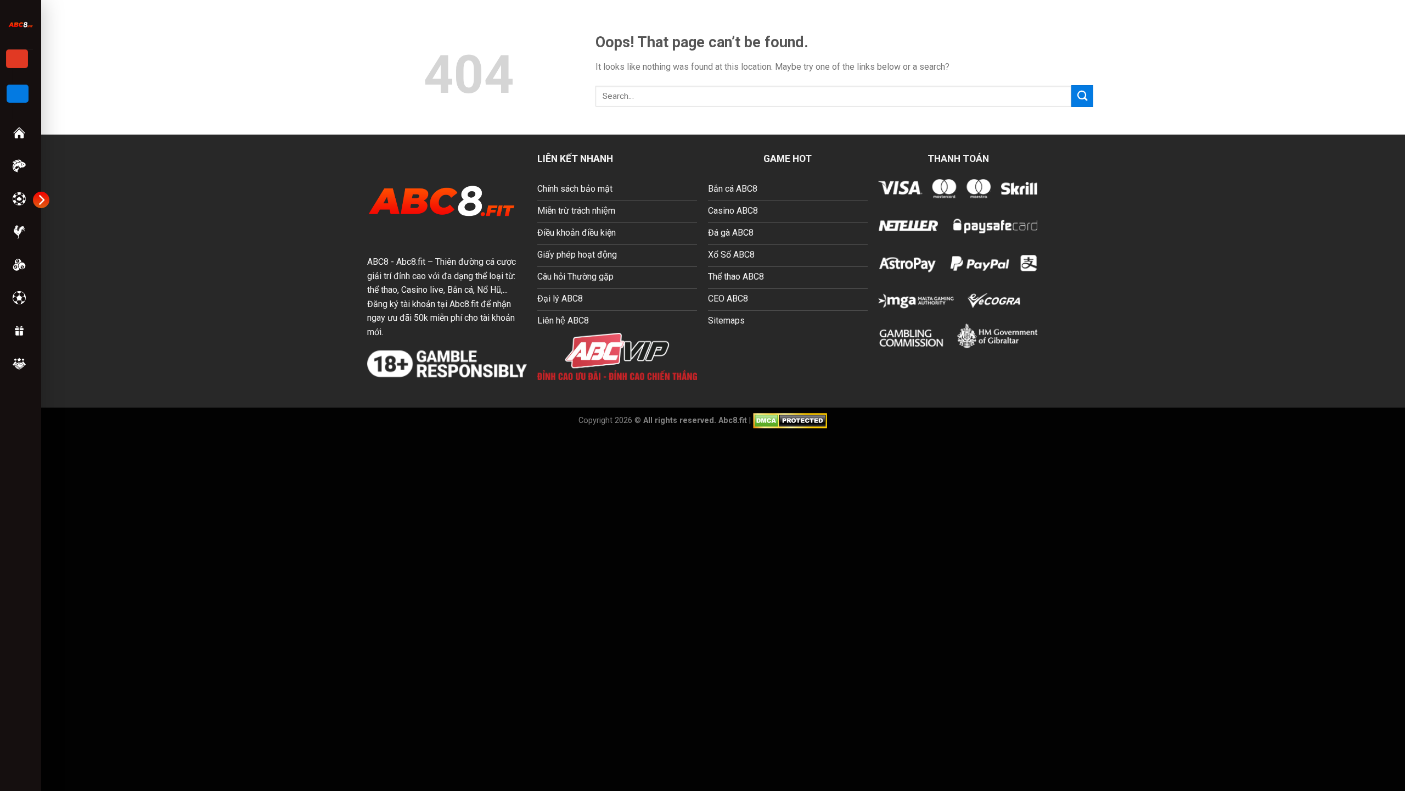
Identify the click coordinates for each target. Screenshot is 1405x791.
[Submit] (1082, 96)
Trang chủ (20, 133)
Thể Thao (20, 297)
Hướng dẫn (20, 363)
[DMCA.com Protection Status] (790, 420)
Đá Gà (20, 232)
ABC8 (378, 262)
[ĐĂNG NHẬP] (18, 94)
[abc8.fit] (20, 24)
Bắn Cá (20, 166)
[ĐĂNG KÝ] (17, 58)
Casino (20, 199)
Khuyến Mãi (20, 330)
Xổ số (20, 264)
